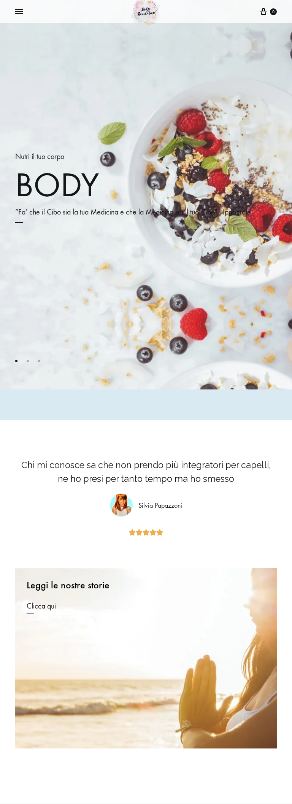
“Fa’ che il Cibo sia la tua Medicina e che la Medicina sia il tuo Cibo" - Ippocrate (133, 212)
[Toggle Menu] (19, 12)
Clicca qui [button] (41, 606)
